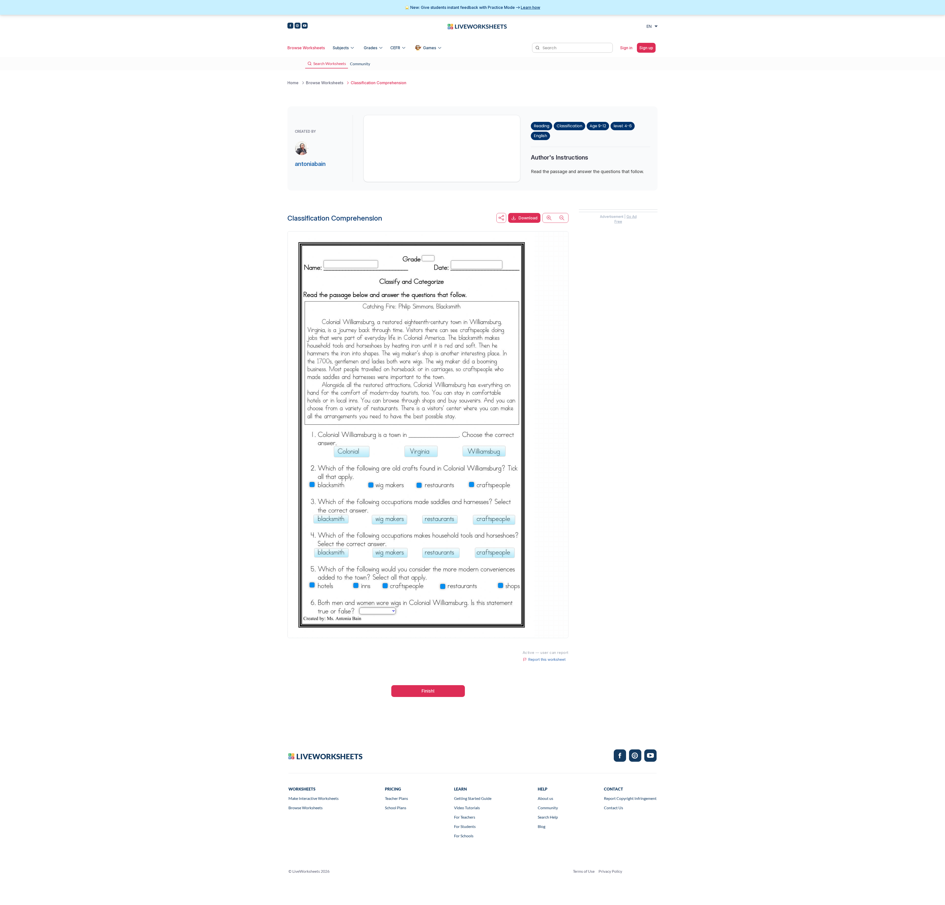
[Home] (477, 26)
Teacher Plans (396, 798)
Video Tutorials (467, 807)
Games (429, 47)
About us (545, 798)
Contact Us (613, 807)
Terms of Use (584, 871)
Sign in (626, 47)
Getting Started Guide (472, 798)
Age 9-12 (598, 126)
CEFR (395, 47)
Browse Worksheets (306, 47)
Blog (541, 826)
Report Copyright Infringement (630, 798)
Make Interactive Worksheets (313, 798)
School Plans (395, 807)
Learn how (530, 7)
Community (548, 807)
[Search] (538, 47)
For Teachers (464, 817)
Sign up (646, 47)
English (540, 136)
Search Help (548, 817)
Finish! (428, 691)
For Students (465, 826)
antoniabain (310, 163)
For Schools (463, 835)
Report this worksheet (547, 660)
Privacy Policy (610, 871)
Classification (569, 126)
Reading (541, 126)
